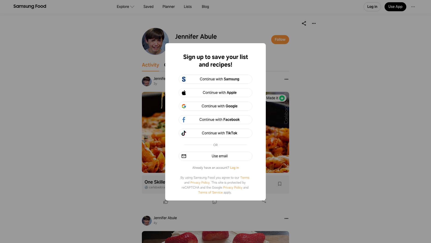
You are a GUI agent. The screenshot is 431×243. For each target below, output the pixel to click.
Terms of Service (210, 192)
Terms (244, 178)
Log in (234, 168)
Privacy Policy (200, 182)
